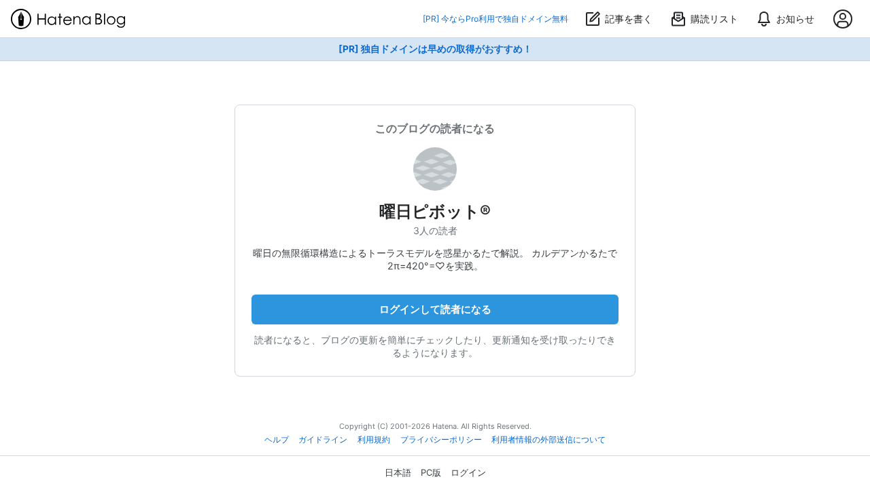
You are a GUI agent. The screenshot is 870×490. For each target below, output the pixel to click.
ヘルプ (276, 440)
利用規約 (374, 440)
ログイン (468, 472)
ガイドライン (322, 440)
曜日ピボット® (435, 211)
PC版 (431, 472)
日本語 (398, 472)
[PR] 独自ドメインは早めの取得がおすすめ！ (435, 48)
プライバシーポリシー (441, 440)
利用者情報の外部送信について (548, 440)
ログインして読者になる (435, 309)
